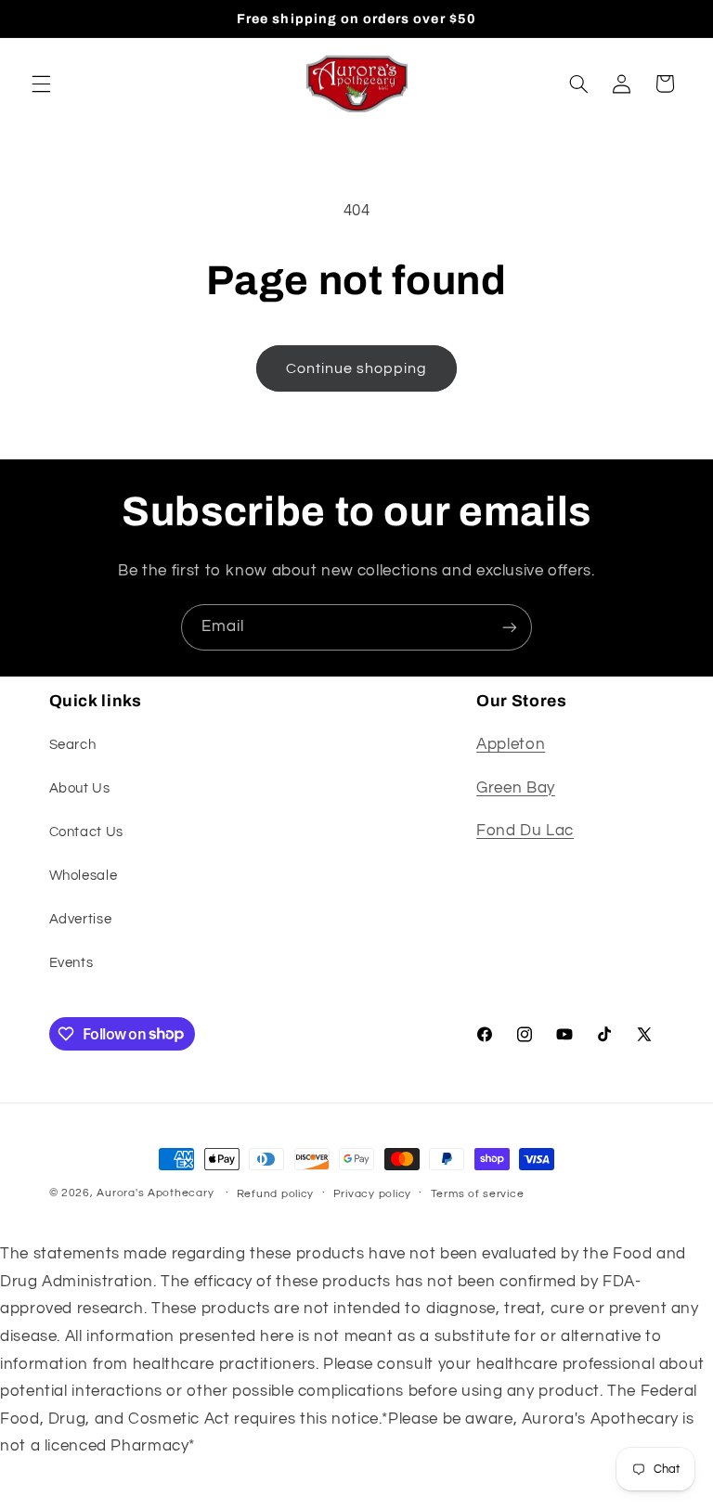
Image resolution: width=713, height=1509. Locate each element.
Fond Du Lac (525, 830)
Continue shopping (357, 368)
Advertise (80, 919)
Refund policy (276, 1194)
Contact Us (86, 832)
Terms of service (478, 1194)
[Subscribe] (509, 627)
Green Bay (515, 788)
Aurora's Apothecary (155, 1193)
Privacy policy (372, 1194)
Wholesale (83, 876)
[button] (40, 83)
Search (73, 745)
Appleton (510, 744)
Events (71, 963)
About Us (79, 788)
